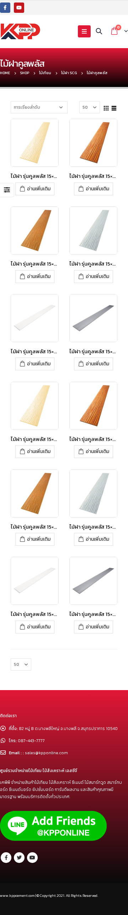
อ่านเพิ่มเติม (38, 188)
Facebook (6, 857)
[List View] (114, 107)
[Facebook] (5, 7)
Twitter (19, 857)
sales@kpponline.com (46, 753)
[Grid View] (106, 107)
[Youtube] (19, 7)
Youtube (32, 857)
